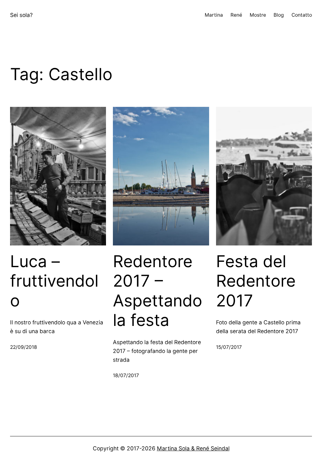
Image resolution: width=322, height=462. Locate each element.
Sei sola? (21, 15)
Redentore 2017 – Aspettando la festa (157, 291)
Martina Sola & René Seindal (193, 448)
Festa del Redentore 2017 (256, 281)
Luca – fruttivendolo (54, 281)
